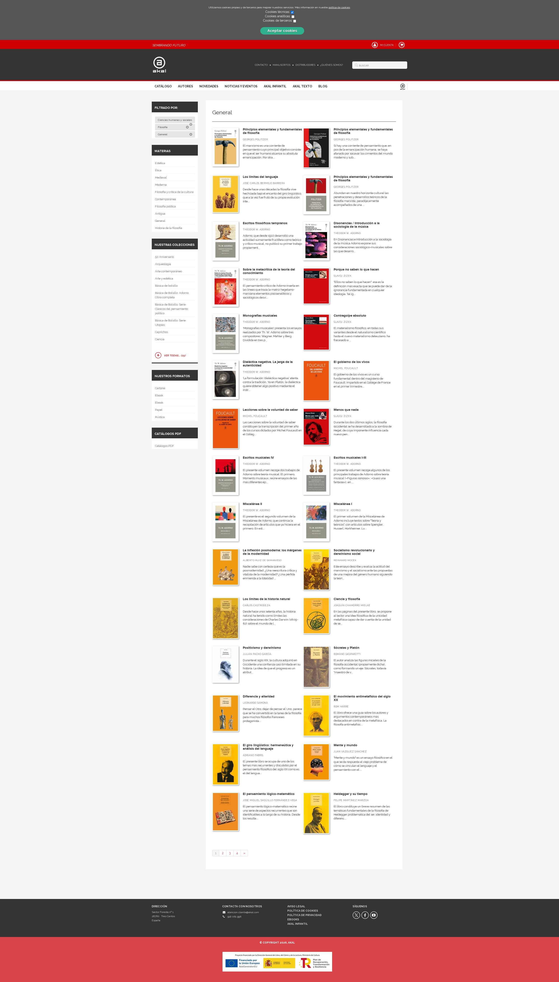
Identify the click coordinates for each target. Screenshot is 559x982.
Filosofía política (165, 206)
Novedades (208, 86)
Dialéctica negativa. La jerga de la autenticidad (268, 364)
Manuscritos (281, 65)
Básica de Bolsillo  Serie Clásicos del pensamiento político (171, 309)
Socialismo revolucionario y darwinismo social (354, 552)
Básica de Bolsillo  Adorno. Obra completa (172, 295)
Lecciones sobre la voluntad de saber (270, 410)
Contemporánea (165, 199)
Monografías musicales (260, 316)
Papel (158, 409)
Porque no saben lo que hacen (356, 269)
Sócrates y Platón (346, 648)
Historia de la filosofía (168, 228)
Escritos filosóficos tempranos (265, 223)
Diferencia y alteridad (258, 696)
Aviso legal (296, 906)
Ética (158, 170)
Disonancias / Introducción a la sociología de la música (357, 225)
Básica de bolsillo (166, 285)
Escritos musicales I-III (350, 458)
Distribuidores (305, 65)
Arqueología (163, 264)
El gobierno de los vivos (351, 362)
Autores (185, 86)
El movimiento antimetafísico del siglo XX (362, 698)
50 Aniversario (164, 257)
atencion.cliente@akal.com (243, 912)
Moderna (161, 184)
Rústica (160, 417)
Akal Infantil (275, 86)
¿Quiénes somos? (331, 65)
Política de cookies (302, 910)
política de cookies (339, 7)
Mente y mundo (345, 745)
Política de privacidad (304, 915)
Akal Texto (302, 86)
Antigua (160, 213)
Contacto (261, 65)
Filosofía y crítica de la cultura (174, 192)
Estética (160, 163)
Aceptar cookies (282, 31)
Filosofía (163, 127)
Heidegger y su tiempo (350, 794)
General (163, 134)
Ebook (159, 395)
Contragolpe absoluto (350, 316)
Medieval (161, 177)
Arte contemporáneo (168, 271)
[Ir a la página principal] (159, 64)
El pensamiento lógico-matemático (269, 794)
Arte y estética (164, 278)
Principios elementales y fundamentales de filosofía (272, 131)
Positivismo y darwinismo (262, 648)
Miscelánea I (343, 504)
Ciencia (159, 339)
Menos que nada (346, 410)
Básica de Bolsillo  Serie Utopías (170, 322)
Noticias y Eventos (241, 86)
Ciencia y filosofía (347, 599)
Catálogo (163, 86)
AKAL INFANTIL (297, 923)
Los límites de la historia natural (266, 599)
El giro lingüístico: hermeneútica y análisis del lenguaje (268, 747)
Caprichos (161, 332)
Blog (322, 86)
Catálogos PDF (164, 446)
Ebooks (293, 919)
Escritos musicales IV (258, 458)
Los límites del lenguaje (260, 177)
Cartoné (160, 388)
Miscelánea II (252, 504)
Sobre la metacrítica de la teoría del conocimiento (269, 271)
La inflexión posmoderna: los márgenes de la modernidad (272, 552)
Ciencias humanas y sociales (175, 119)
